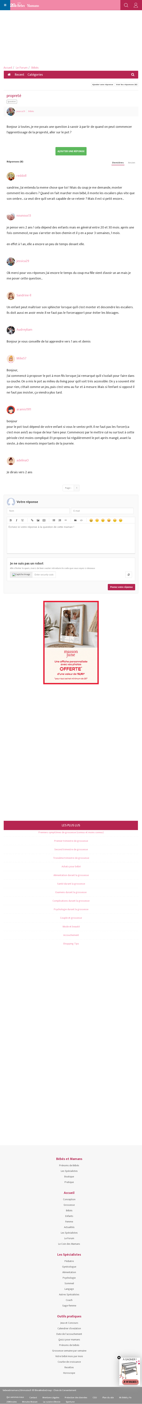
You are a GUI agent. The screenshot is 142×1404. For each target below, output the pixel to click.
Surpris (103, 520)
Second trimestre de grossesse (71, 849)
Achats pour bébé (71, 866)
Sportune (70, 1402)
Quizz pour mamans (69, 1339)
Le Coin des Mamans (69, 1244)
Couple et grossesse (71, 918)
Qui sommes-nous (15, 1397)
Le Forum (22, 67)
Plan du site (108, 1397)
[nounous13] (11, 216)
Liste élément (65, 520)
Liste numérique (59, 520)
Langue (109, 520)
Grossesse (69, 1205)
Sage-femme (69, 1305)
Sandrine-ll (23, 295)
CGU (95, 1397)
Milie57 (21, 358)
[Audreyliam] (11, 330)
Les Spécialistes (69, 1171)
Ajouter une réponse (102, 84)
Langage (69, 1289)
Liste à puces (53, 520)
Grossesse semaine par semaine (69, 1351)
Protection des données (76, 1397)
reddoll (21, 176)
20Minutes (11, 1402)
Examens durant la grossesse (71, 892)
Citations (75, 520)
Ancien (131, 163)
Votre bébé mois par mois (69, 1356)
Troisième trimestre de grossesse (71, 858)
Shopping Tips (71, 944)
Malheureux (114, 520)
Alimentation (69, 1272)
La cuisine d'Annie (51, 1402)
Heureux (91, 520)
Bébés (35, 67)
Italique (16, 520)
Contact (33, 1397)
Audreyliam (24, 330)
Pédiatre (69, 1261)
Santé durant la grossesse (71, 884)
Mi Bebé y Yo (125, 1397)
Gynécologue (69, 1267)
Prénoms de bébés (69, 1345)
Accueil (8, 67)
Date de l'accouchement (69, 1334)
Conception (69, 1199)
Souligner (22, 520)
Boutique (69, 1176)
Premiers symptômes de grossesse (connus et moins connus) (71, 832)
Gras (10, 520)
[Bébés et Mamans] (28, 5)
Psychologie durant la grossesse (71, 909)
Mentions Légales (51, 1397)
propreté (14, 95)
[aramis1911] (11, 410)
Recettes (69, 1367)
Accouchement (71, 935)
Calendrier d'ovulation (69, 1328)
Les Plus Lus (71, 825)
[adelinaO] (11, 461)
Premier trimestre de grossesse (71, 841)
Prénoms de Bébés (69, 1165)
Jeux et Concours (69, 1323)
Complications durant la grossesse (71, 901)
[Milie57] (11, 359)
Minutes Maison (30, 1402)
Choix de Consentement (64, 1390)
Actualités (69, 1227)
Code (81, 520)
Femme (69, 1221)
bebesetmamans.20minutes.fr (17, 1390)
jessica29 (20, 111)
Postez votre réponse (121, 587)
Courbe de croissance (69, 1362)
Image (38, 520)
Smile (97, 520)
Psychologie (69, 1278)
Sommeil (69, 1283)
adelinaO (22, 460)
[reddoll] (11, 176)
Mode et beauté (71, 926)
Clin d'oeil (120, 520)
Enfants (69, 1216)
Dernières (118, 163)
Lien (32, 520)
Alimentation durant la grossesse (71, 875)
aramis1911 (23, 409)
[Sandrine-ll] (11, 296)
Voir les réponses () (126, 84)
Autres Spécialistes (69, 1294)
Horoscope (69, 1373)
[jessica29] (11, 111)
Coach (69, 1300)
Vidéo (44, 520)
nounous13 (23, 215)
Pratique (69, 1182)
